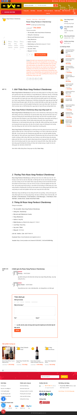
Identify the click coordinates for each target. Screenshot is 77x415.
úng (8, 388)
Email (37, 318)
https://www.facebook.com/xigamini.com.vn (29, 237)
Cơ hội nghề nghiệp (5, 391)
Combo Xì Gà (21, 198)
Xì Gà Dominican (21, 196)
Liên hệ (48, 13)
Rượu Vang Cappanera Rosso (50, 361)
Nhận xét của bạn (19, 305)
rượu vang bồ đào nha (31, 63)
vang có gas (35, 75)
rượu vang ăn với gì (52, 62)
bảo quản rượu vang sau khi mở (37, 60)
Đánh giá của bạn (18, 299)
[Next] (21, 29)
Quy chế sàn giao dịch (5, 393)
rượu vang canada (30, 65)
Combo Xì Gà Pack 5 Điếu (32, 198)
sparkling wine (45, 73)
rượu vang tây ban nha (47, 72)
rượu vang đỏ (43, 67)
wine (40, 75)
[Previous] (4, 29)
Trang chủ (28, 19)
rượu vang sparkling (36, 72)
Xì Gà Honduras (31, 196)
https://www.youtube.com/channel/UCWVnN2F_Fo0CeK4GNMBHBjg (35, 240)
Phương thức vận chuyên (25, 393)
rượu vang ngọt (34, 70)
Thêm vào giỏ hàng (41, 54)
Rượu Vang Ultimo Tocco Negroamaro (8, 361)
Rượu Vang (34, 19)
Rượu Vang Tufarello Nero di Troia (22, 361)
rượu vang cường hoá (35, 67)
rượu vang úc (32, 73)
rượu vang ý (39, 73)
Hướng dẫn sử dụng (24, 399)
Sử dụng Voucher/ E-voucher (26, 391)
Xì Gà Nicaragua (40, 196)
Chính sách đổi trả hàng (25, 396)
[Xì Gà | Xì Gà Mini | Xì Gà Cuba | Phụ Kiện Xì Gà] (11, 6)
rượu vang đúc (50, 67)
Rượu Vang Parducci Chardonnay (46, 70)
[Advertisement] (67, 152)
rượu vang (34, 62)
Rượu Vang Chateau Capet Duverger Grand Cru (37, 361)
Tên (15, 318)
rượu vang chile (39, 65)
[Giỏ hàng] (74, 13)
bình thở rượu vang (49, 60)
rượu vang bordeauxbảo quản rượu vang (46, 63)
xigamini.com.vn (42, 413)
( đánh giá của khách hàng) (38, 24)
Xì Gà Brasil (49, 196)
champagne (29, 62)
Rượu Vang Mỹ (42, 19)
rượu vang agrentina (42, 62)
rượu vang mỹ (35, 68)
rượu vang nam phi (43, 68)
